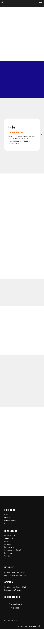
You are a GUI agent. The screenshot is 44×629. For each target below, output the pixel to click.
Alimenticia (8, 544)
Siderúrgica (8, 538)
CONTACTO (13, 45)
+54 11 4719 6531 (12, 432)
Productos (8, 518)
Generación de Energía (12, 550)
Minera (7, 541)
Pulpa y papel (9, 553)
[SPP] (4, 3)
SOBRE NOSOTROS (15, 268)
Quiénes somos (10, 520)
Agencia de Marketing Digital (29, 626)
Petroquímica (9, 547)
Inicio (6, 515)
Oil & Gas (7, 556)
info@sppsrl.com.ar (13, 442)
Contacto (8, 523)
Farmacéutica (9, 535)
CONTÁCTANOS (22, 339)
